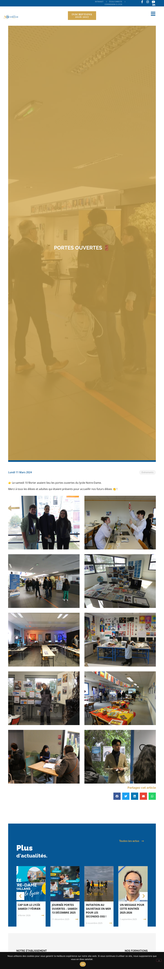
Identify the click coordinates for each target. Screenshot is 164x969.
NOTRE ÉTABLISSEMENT (31, 950)
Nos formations (136, 950)
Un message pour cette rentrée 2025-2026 (98, 908)
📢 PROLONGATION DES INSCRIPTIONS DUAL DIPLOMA (132, 908)
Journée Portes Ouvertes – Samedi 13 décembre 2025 (30, 908)
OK (82, 964)
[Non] (159, 960)
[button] (117, 796)
